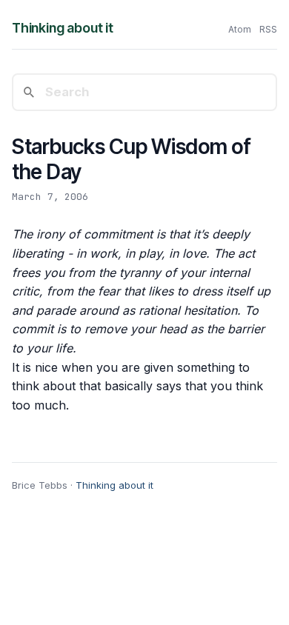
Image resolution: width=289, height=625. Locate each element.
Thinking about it (62, 28)
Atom (239, 29)
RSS (268, 29)
